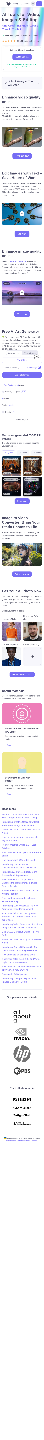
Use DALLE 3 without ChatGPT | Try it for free (20, 933)
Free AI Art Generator (20, 331)
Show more (22, 501)
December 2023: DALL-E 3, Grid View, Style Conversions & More (21, 961)
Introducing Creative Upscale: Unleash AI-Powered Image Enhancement (20, 824)
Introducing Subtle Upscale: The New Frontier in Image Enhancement (20, 907)
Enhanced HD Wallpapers (14, 974)
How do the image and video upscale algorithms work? (20, 839)
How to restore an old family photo (18, 954)
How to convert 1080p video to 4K (18, 860)
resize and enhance (17, 261)
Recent (24, 453)
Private (8, 412)
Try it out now (22, 156)
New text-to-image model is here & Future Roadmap (19, 900)
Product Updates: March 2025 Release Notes (21, 831)
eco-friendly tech (9, 340)
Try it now (22, 314)
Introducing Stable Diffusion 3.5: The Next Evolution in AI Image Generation (20, 949)
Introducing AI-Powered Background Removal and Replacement (19, 874)
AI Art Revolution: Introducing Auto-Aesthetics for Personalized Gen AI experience (19, 916)
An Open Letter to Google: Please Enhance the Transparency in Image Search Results (19, 882)
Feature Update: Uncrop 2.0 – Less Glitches (19, 846)
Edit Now (22, 234)
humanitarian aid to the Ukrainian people (22, 1141)
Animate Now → (22, 574)
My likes (9, 453)
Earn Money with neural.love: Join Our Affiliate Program (20, 892)
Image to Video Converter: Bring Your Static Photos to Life (21, 522)
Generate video (30, 353)
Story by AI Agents (12, 392)
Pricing (15, 4)
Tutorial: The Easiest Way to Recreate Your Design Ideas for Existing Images (20, 816)
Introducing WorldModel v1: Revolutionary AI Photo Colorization (19, 866)
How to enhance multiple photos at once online (21, 854)
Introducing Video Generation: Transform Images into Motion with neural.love (22, 926)
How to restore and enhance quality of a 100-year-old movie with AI (21, 968)
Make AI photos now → (22, 674)
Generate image (14, 353)
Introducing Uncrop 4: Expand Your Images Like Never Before (19, 980)
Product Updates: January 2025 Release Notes (22, 941)
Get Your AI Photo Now (21, 591)
